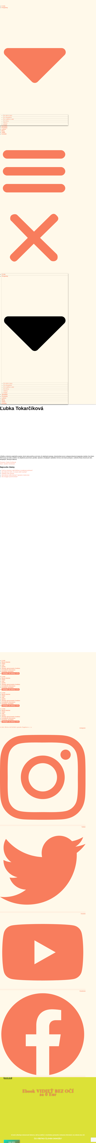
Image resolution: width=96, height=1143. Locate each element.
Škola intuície (6, 662)
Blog (3, 131)
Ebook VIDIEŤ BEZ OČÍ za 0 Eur (48, 1092)
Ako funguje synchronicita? (10, 476)
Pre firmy (6, 121)
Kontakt (4, 134)
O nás (3, 6)
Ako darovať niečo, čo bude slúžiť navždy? (14, 472)
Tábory (5, 123)
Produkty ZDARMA (8, 671)
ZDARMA (4, 126)
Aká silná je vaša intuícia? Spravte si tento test (15, 475)
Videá (3, 132)
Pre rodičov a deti (8, 119)
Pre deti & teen (7, 115)
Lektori (4, 129)
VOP (3, 665)
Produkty (4, 127)
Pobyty (5, 124)
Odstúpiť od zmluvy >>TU (10, 673)
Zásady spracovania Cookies (11, 668)
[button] (34, 204)
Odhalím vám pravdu (8, 473)
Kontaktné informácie (8, 670)
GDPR (3, 667)
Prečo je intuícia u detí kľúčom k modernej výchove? (17, 470)
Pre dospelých (7, 117)
